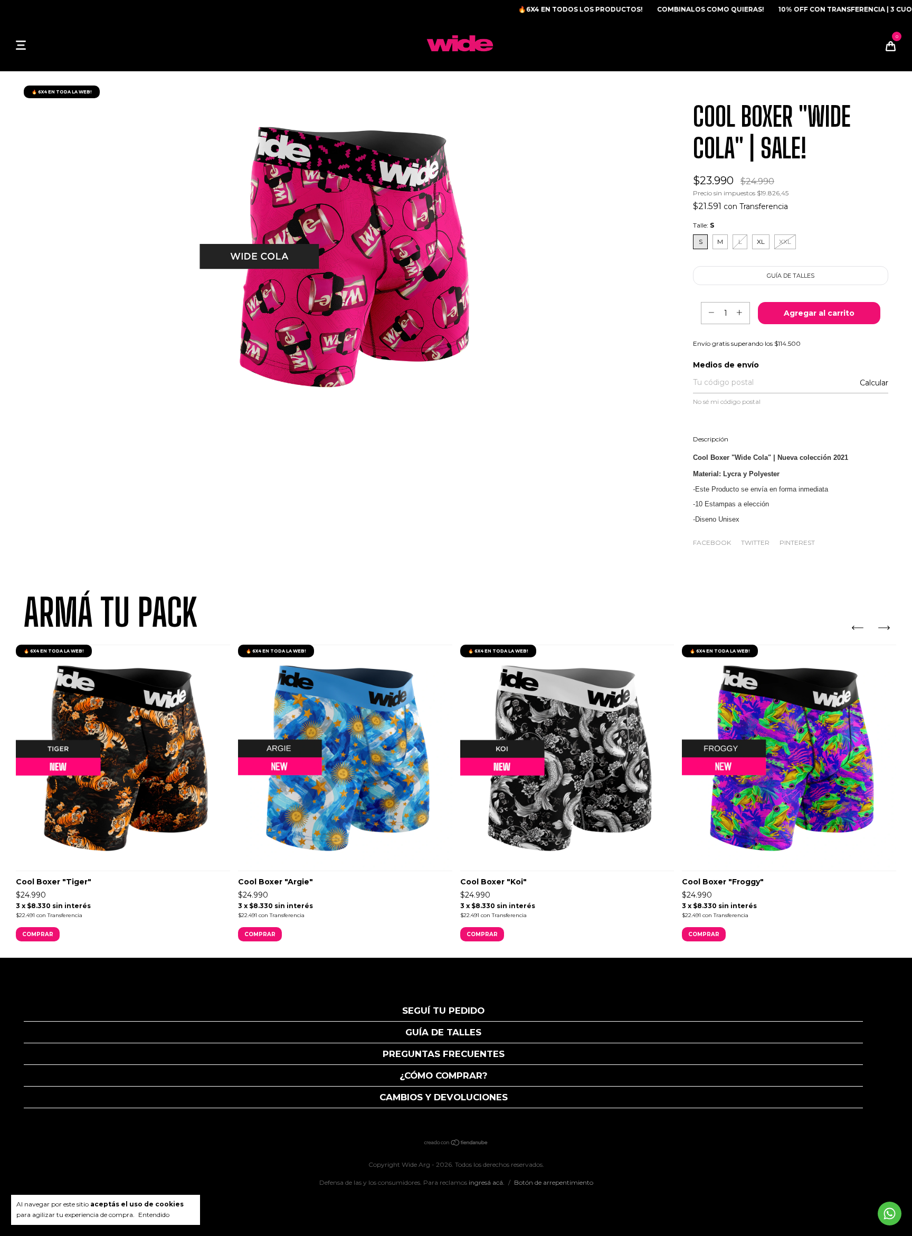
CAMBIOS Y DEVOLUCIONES (443, 1097)
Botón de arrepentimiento (553, 1182)
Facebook (712, 542)
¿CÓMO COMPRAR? (444, 1075)
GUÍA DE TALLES (443, 1032)
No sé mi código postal (727, 401)
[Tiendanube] (456, 1143)
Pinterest (797, 542)
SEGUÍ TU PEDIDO (443, 1010)
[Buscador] (37, 45)
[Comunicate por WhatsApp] (889, 1213)
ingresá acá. (487, 1182)
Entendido (153, 1215)
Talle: (703, 225)
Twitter (755, 542)
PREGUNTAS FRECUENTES (444, 1054)
